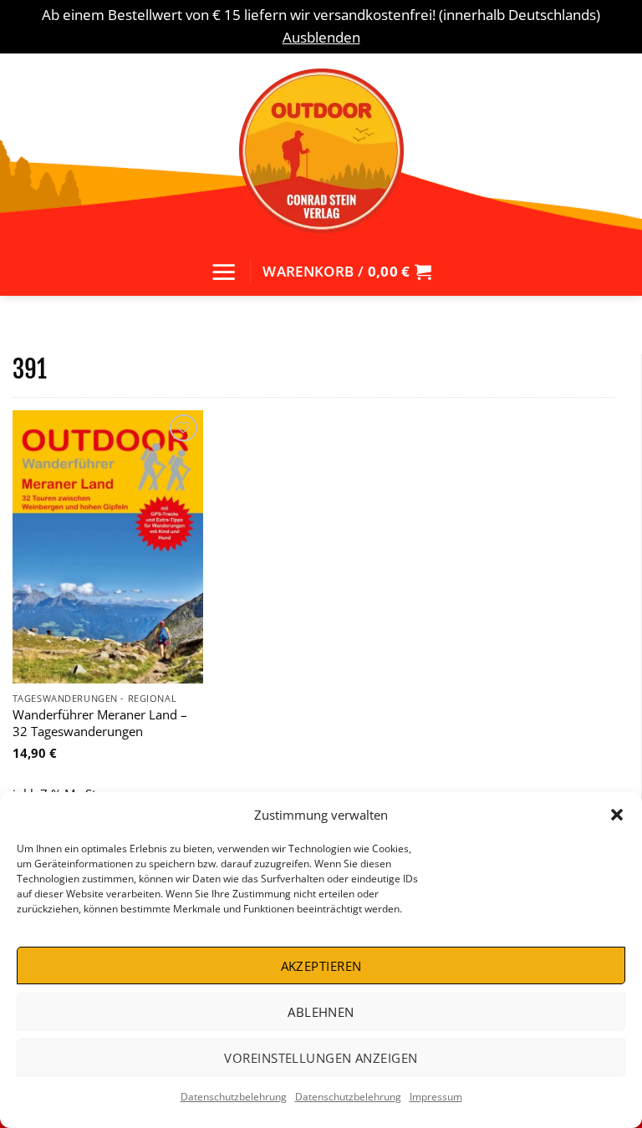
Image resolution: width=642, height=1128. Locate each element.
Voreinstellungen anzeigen (320, 1057)
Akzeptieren (321, 966)
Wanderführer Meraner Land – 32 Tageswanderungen (100, 723)
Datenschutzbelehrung (234, 1097)
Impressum (436, 1097)
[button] (617, 814)
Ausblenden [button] (321, 37)
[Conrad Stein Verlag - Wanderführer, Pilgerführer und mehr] (321, 150)
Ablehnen (321, 1012)
